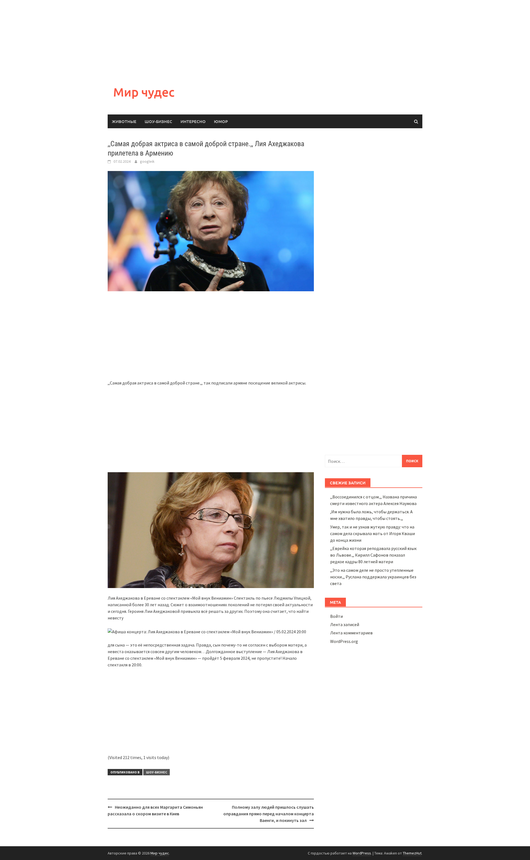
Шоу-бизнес (158, 121)
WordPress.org (344, 641)
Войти (336, 616)
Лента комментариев (351, 632)
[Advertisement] (165, 38)
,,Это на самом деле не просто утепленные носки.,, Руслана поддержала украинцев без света (373, 576)
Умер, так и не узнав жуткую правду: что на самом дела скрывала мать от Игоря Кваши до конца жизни (372, 533)
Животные (124, 121)
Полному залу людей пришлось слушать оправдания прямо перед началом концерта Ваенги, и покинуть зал (268, 813)
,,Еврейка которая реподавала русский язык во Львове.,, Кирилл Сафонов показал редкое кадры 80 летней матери (373, 555)
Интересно (193, 121)
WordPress (362, 853)
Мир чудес (143, 92)
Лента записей (344, 624)
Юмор (221, 121)
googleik (147, 161)
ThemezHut (412, 853)
